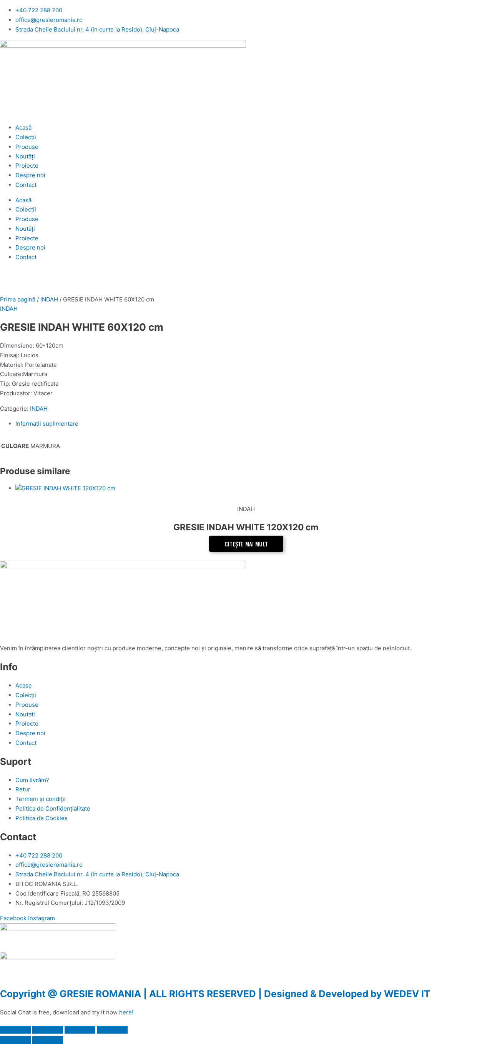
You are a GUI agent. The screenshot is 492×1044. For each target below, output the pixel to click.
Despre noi (30, 175)
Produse (26, 146)
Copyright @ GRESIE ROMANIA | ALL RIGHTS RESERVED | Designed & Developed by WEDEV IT (215, 993)
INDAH (49, 299)
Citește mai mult (246, 543)
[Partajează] (80, 1030)
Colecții (25, 137)
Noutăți (25, 156)
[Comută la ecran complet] (47, 1030)
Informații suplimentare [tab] (46, 423)
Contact (26, 184)
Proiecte (26, 165)
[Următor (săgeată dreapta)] (47, 1040)
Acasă (23, 127)
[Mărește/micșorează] (15, 1030)
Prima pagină (17, 299)
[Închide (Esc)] (112, 1030)
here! (126, 1012)
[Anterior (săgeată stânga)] (15, 1040)
